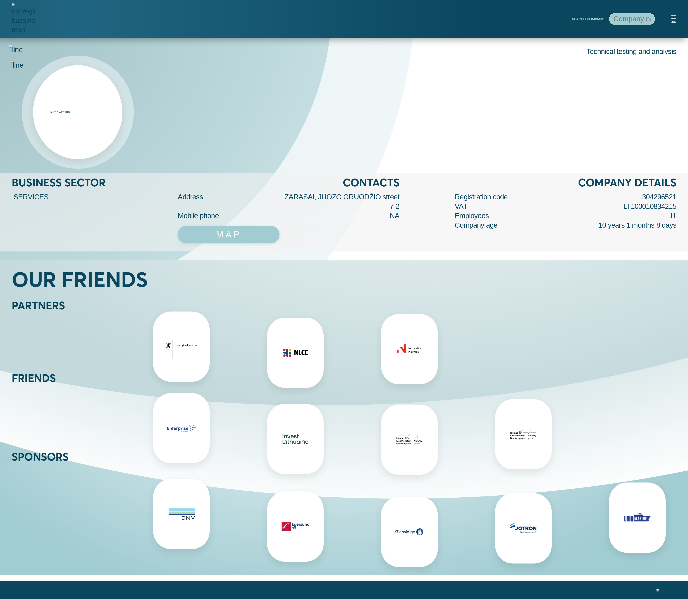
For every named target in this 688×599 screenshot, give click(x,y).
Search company (588, 19)
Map (229, 234)
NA (394, 216)
